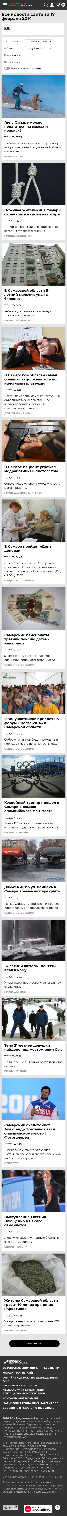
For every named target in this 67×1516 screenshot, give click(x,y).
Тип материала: (12, 41)
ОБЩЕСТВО (11, 1163)
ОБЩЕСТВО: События (19, 580)
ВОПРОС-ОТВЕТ (14, 156)
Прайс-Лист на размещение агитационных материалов (24, 1392)
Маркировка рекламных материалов (30, 1403)
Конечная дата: (12, 62)
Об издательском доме (20, 1367)
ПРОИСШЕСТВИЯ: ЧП (18, 236)
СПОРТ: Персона (15, 1247)
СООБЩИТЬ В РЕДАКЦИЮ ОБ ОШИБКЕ (28, 1407)
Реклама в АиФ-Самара (20, 1385)
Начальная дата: (13, 55)
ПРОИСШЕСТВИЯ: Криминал (23, 493)
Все (7, 27)
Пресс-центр (50, 1367)
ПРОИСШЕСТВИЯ (15, 992)
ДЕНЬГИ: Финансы (17, 413)
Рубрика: (9, 48)
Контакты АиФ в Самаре (20, 1398)
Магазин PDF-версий (18, 1372)
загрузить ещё (34, 1344)
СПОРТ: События (16, 832)
